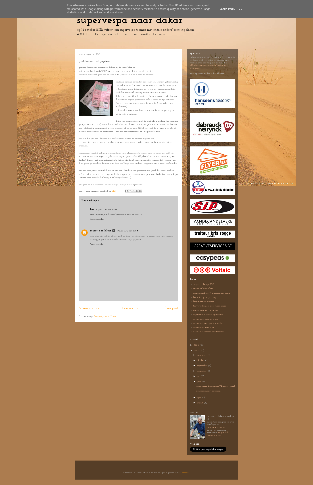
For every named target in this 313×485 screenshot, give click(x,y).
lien (92, 209)
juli (199, 376)
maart (200, 402)
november (202, 355)
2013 (196, 345)
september (202, 365)
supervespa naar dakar (130, 20)
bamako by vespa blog (204, 297)
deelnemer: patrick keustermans (208, 331)
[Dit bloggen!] (130, 191)
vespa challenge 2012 (203, 284)
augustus (202, 371)
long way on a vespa (203, 301)
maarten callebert (100, 230)
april (199, 397)
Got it (243, 8)
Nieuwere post (90, 308)
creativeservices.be (216, 427)
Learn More (227, 8)
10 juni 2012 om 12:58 (127, 230)
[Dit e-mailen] (126, 191)
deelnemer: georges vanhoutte (208, 323)
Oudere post (169, 308)
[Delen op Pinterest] (140, 191)
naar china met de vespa (205, 310)
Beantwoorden (97, 219)
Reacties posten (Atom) (105, 316)
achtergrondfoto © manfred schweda (211, 293)
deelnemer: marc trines (204, 327)
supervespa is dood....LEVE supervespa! (215, 386)
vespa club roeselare (203, 288)
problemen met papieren (208, 390)
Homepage (130, 308)
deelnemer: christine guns (205, 319)
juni (199, 381)
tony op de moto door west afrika (209, 305)
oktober (201, 360)
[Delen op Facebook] (137, 191)
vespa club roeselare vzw (218, 434)
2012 (196, 350)
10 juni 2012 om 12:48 (106, 209)
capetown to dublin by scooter (208, 314)
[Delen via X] (133, 191)
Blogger (185, 472)
